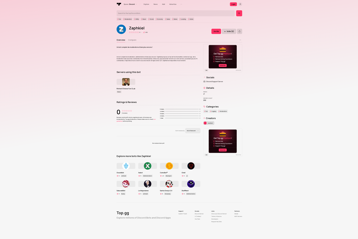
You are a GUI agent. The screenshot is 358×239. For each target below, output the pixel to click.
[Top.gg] (119, 4)
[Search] (239, 13)
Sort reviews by (180, 130)
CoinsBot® (164, 173)
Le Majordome (143, 191)
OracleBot (120, 173)
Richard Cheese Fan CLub (126, 89)
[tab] (121, 40)
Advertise (172, 4)
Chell (183, 173)
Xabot (140, 173)
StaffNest (185, 191)
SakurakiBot (121, 191)
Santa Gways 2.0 (166, 191)
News (156, 4)
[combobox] (192, 130)
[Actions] (240, 40)
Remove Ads (238, 70)
